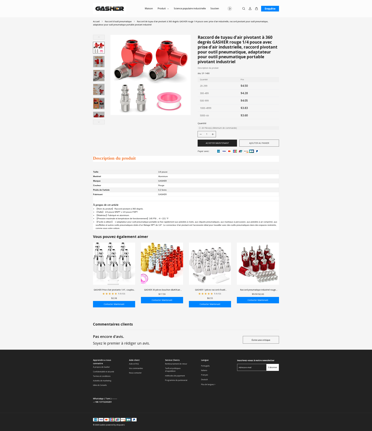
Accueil (96, 21)
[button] (99, 47)
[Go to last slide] (99, 37)
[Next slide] (99, 122)
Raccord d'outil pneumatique (118, 21)
